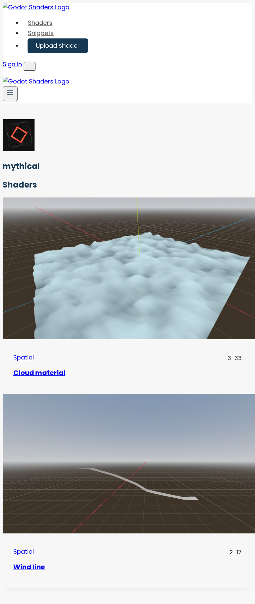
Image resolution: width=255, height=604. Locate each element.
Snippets (41, 33)
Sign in (12, 64)
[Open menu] (10, 93)
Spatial (23, 357)
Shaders (40, 23)
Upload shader (58, 45)
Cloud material (39, 372)
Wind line (29, 567)
